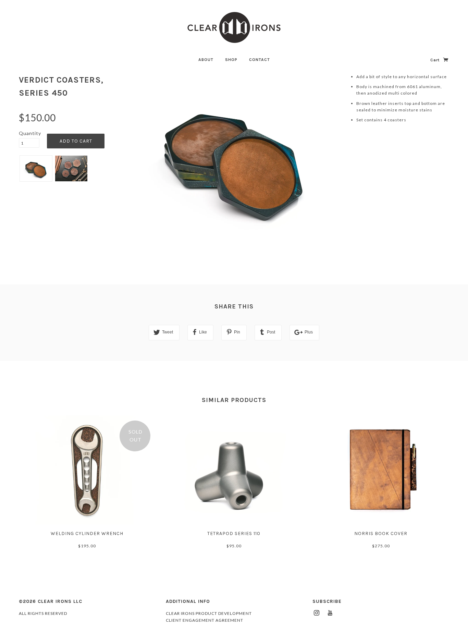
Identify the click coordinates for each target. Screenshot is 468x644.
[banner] (234, 27)
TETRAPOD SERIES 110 (233, 533)
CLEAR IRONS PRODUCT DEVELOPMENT (209, 613)
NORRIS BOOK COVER (380, 533)
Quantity (29, 133)
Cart (435, 60)
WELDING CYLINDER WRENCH (87, 533)
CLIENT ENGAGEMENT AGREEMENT (204, 620)
